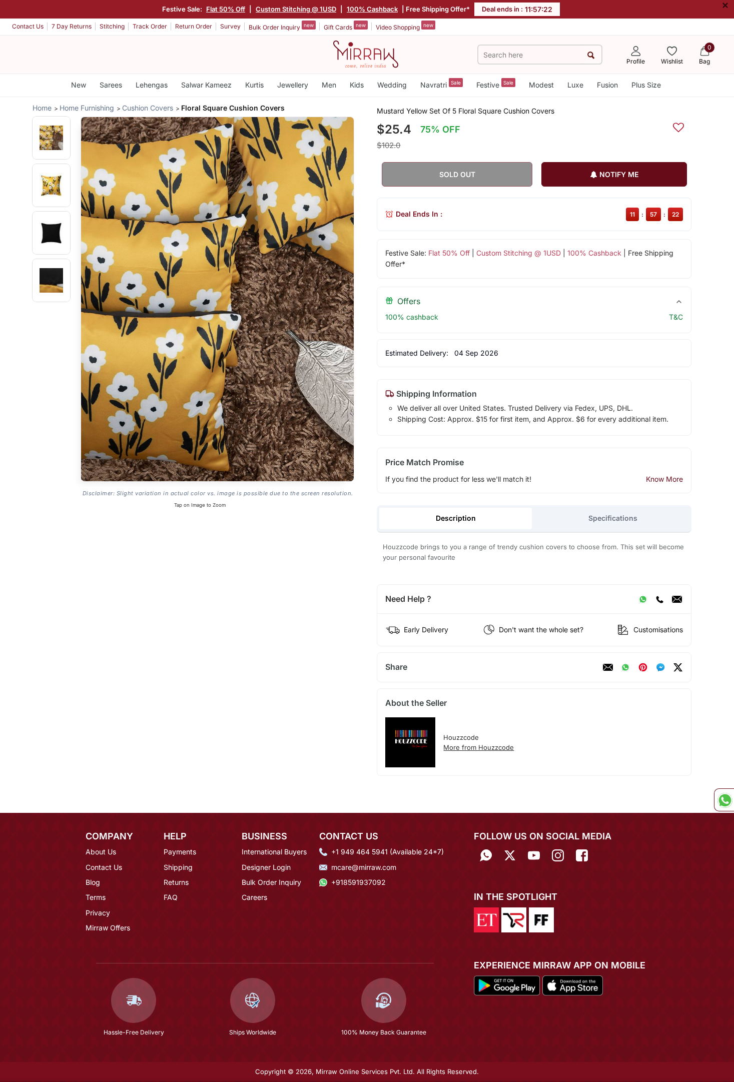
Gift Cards (345, 26)
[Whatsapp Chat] (724, 799)
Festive (494, 84)
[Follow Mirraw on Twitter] (510, 855)
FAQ (171, 897)
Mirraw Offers (108, 927)
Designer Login (266, 867)
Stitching (112, 26)
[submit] (591, 55)
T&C (676, 317)
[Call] (659, 599)
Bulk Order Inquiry (281, 26)
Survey (230, 26)
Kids (357, 85)
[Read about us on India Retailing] (513, 919)
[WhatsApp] (643, 599)
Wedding (392, 85)
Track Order (150, 26)
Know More (664, 479)
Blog (93, 882)
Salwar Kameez (206, 85)
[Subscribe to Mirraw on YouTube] (534, 855)
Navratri (440, 84)
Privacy (98, 912)
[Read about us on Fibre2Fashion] (541, 919)
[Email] (677, 599)
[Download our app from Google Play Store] (507, 984)
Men (329, 85)
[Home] (365, 54)
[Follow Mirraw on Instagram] (558, 855)
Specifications (612, 518)
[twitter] (678, 667)
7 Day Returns (72, 26)
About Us (101, 851)
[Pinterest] (643, 667)
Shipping (178, 867)
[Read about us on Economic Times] (486, 919)
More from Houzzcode (478, 747)
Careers (254, 897)
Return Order (193, 26)
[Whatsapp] (486, 855)
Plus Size (646, 85)
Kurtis (254, 85)
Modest (541, 85)
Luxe (575, 85)
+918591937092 (358, 882)
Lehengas (152, 85)
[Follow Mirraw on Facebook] (582, 855)
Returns (176, 882)
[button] (51, 138)
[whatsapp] (625, 667)
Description (456, 518)
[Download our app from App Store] (572, 984)
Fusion (607, 85)
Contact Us (28, 26)
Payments (180, 851)
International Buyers (274, 851)
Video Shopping (404, 26)
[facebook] (660, 667)
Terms (96, 897)
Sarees (111, 85)
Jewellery (292, 85)
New (78, 85)
